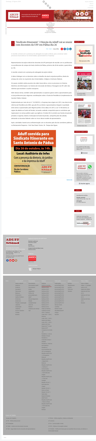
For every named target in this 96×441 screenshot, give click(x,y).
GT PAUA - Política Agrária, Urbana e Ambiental (60, 418)
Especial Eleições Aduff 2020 (46, 397)
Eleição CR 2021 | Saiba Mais (46, 393)
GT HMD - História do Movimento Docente (17, 426)
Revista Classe (58, 304)
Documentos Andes (31, 288)
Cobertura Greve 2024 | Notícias (46, 311)
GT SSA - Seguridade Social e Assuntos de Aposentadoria (20, 429)
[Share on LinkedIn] (70, 49)
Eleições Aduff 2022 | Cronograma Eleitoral (47, 355)
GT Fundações (9, 423)
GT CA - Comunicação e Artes (55, 423)
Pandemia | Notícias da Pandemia (47, 344)
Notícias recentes (46, 285)
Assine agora (85, 183)
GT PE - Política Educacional (13, 421)
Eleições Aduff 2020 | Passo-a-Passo (47, 400)
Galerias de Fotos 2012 (85, 300)
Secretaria (17, 289)
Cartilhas (57, 306)
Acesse (85, 153)
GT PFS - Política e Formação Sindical (57, 426)
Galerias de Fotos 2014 (85, 292)
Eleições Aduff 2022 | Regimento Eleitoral (47, 361)
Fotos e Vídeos (84, 281)
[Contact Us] (13, 260)
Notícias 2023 (45, 293)
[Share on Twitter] (67, 49)
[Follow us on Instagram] (86, 14)
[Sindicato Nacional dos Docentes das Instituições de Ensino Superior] (32, 258)
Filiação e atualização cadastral (20, 303)
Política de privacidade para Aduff (32, 295)
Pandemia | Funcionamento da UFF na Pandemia (46, 349)
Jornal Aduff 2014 (59, 301)
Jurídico (70, 281)
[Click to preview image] (33, 152)
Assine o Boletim (19, 310)
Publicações (58, 281)
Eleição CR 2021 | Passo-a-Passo (46, 389)
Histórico (17, 285)
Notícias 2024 (45, 291)
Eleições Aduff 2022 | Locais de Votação (47, 378)
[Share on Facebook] (65, 49)
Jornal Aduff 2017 (59, 293)
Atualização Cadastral (18, 307)
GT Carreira (51, 421)
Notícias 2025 (45, 289)
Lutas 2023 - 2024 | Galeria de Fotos (47, 323)
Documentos (31, 281)
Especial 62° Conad (46, 326)
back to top (69, 179)
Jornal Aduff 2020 (59, 287)
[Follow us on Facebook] (77, 14)
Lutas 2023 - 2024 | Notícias (47, 315)
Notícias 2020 (45, 299)
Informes (70, 289)
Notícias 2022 (45, 295)
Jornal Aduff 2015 (59, 297)
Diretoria (17, 287)
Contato (17, 312)
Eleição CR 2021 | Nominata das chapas (46, 384)
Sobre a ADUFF (19, 281)
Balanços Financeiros (18, 294)
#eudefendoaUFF (59, 310)
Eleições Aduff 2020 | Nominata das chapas (47, 405)
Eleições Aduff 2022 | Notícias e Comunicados (47, 367)
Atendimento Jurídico (71, 286)
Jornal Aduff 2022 (59, 285)
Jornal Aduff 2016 (59, 295)
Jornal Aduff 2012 (59, 299)
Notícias (44, 281)
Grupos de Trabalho (11, 415)
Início (7, 281)
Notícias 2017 (45, 304)
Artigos (56, 312)
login (5, 437)
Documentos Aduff (33, 285)
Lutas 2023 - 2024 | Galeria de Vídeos (47, 319)
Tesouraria (18, 291)
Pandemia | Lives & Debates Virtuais (47, 335)
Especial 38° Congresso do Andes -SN (47, 330)
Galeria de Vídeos (85, 289)
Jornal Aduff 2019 (59, 289)
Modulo (17, 314)
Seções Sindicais (19, 297)
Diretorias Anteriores (18, 300)
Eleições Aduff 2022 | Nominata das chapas (47, 372)
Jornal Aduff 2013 (59, 303)
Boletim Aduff (58, 308)
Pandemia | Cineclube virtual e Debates (46, 339)
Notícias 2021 (45, 297)
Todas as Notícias (46, 308)
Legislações (31, 291)
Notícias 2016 (45, 306)
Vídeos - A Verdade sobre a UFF (86, 286)
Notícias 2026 (45, 287)
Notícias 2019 (45, 301)
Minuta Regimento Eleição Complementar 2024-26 (33, 301)
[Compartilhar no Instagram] (62, 49)
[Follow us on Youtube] (82, 14)
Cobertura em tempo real (33, 309)
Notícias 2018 (45, 303)
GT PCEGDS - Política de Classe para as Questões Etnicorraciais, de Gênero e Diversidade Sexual (67, 430)
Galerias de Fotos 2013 (85, 296)
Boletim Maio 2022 (82, 125)
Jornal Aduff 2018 (59, 291)
